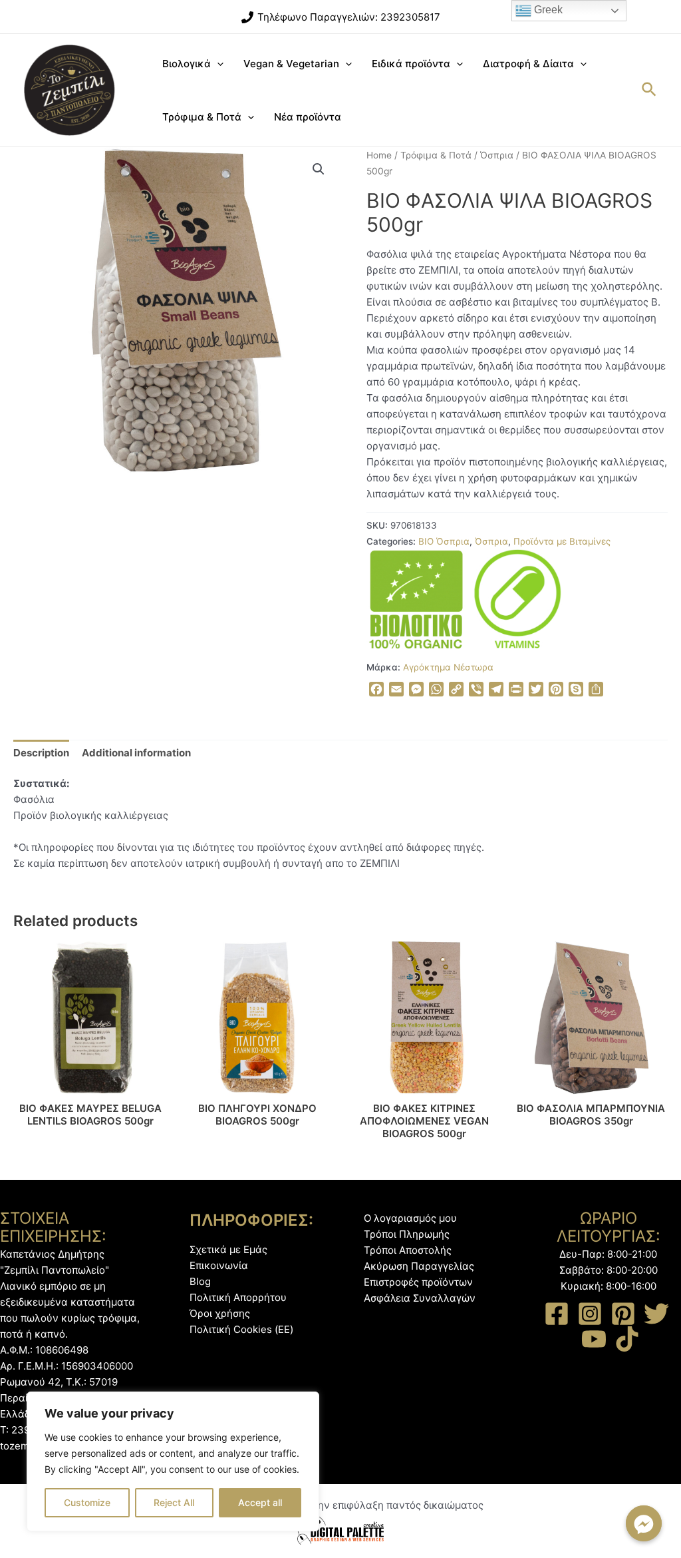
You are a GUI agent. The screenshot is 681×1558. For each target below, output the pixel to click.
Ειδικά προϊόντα (411, 63)
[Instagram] (590, 1313)
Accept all (260, 1502)
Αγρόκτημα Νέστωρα (448, 667)
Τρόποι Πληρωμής (407, 1234)
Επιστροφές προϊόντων (418, 1282)
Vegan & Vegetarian (291, 63)
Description (41, 752)
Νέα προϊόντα (307, 117)
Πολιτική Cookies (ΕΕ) (241, 1329)
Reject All (174, 1502)
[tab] (41, 753)
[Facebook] (556, 1313)
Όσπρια (496, 155)
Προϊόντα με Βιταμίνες (562, 541)
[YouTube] (594, 1339)
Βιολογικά (186, 63)
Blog (200, 1281)
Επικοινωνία (219, 1265)
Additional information (136, 752)
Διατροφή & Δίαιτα (528, 63)
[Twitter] (656, 1313)
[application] (217, 64)
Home (379, 155)
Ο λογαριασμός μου (410, 1218)
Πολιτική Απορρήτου (238, 1297)
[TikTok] (627, 1339)
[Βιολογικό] (416, 599)
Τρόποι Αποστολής (408, 1250)
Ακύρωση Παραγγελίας (419, 1266)
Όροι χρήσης (220, 1313)
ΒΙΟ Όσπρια (444, 541)
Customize (87, 1502)
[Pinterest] (623, 1313)
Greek (547, 9)
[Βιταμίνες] (517, 599)
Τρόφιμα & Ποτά (201, 117)
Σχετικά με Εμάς (228, 1249)
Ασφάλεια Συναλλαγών (420, 1298)
